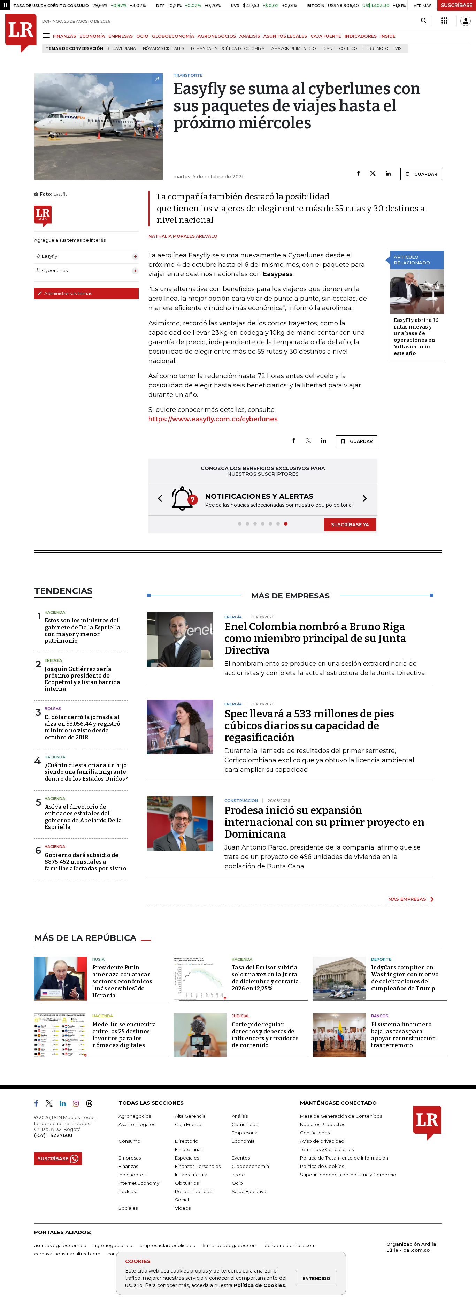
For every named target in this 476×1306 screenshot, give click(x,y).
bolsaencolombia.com (290, 1245)
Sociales (128, 1208)
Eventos (241, 1158)
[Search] (423, 20)
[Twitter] (373, 174)
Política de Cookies (259, 1285)
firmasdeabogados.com (230, 1245)
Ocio (237, 1183)
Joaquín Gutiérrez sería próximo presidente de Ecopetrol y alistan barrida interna (82, 679)
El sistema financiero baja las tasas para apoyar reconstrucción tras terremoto (403, 1035)
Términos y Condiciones (327, 1149)
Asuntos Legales (136, 1124)
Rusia (98, 959)
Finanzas (128, 1166)
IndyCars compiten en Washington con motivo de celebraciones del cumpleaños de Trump (405, 978)
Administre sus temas (67, 293)
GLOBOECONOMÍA (173, 36)
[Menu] (47, 35)
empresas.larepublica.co (167, 1245)
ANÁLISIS (249, 36)
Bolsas (53, 708)
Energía (53, 660)
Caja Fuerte (188, 1124)
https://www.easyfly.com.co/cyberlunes (213, 419)
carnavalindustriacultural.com (67, 1253)
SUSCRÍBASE (457, 5)
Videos (183, 1208)
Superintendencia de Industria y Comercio (348, 1174)
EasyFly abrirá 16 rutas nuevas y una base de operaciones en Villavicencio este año (416, 336)
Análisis (240, 1116)
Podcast (127, 1191)
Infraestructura (191, 1174)
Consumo (129, 1141)
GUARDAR (425, 174)
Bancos (380, 1015)
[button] (157, 499)
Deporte (381, 959)
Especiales (187, 1158)
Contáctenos (315, 1132)
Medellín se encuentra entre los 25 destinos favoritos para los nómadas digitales (124, 1035)
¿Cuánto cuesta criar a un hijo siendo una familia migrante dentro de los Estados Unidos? (86, 772)
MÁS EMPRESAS (407, 899)
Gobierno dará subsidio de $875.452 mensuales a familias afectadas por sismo (85, 862)
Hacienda (55, 612)
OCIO (142, 36)
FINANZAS (64, 36)
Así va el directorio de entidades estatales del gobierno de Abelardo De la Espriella (83, 816)
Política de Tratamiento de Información (344, 1158)
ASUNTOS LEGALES (285, 36)
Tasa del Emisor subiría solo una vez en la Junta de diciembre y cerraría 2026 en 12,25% (265, 978)
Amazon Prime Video (293, 48)
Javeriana (125, 48)
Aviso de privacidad (322, 1141)
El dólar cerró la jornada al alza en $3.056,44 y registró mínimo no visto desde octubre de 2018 (82, 727)
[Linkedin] (388, 174)
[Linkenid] (65, 1105)
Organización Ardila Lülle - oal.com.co (411, 1247)
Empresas (129, 1158)
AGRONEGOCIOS (217, 36)
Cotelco (348, 48)
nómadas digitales (163, 48)
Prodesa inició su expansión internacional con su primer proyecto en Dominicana (324, 822)
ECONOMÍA (92, 36)
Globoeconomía (250, 1166)
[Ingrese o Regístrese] (465, 21)
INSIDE (388, 36)
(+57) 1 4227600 (53, 1135)
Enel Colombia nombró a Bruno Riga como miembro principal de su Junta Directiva (315, 638)
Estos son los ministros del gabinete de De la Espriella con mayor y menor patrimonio (83, 630)
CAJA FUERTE (325, 36)
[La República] (21, 33)
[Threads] (92, 1105)
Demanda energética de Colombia (227, 48)
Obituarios (187, 1183)
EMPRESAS (120, 36)
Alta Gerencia (190, 1116)
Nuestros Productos (322, 1124)
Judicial (240, 1015)
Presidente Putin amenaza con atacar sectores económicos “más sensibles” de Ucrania (122, 981)
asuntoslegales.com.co (60, 1245)
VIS (398, 48)
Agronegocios (134, 1116)
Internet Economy (138, 1183)
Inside (238, 1174)
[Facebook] (358, 174)
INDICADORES (361, 36)
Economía (243, 1141)
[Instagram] (78, 1105)
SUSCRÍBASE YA (350, 524)
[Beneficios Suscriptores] (444, 21)
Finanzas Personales (198, 1166)
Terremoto (376, 48)
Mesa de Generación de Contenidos (341, 1116)
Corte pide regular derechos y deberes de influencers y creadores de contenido (265, 1035)
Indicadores (131, 1174)
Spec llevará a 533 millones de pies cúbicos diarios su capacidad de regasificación (309, 726)
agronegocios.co (112, 1245)
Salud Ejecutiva (249, 1191)
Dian (327, 48)
